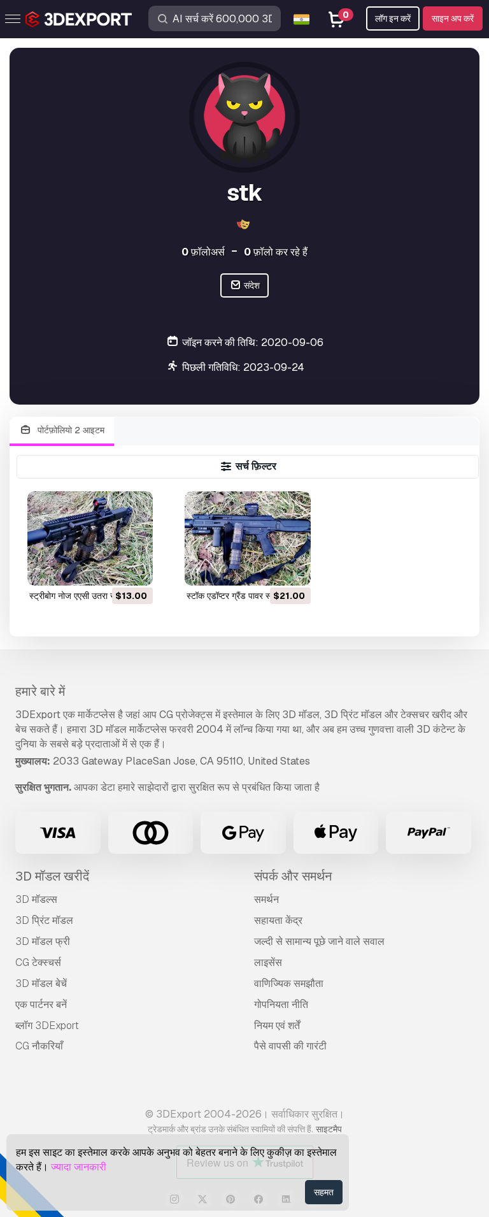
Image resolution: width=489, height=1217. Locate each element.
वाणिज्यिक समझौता (288, 983)
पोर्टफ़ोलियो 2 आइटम (69, 430)
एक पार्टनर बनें (41, 1004)
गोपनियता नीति (281, 1004)
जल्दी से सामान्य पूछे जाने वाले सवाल (319, 941)
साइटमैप (329, 1129)
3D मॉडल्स (36, 899)
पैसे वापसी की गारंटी (290, 1046)
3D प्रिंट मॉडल (44, 920)
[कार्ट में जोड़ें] (108, 568)
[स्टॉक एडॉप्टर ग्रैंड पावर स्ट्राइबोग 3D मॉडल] (247, 538)
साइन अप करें (453, 18)
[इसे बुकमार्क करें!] (134, 568)
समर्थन (266, 899)
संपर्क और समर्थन (293, 876)
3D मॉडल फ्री (42, 941)
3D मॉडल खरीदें (52, 876)
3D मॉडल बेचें (41, 983)
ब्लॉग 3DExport (47, 1025)
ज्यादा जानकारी (78, 1167)
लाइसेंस (268, 962)
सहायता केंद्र (278, 920)
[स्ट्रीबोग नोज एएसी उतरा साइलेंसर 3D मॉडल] (90, 538)
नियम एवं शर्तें (277, 1025)
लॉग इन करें (393, 18)
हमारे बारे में (40, 691)
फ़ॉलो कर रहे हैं (276, 252)
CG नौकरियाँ (39, 1046)
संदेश (251, 285)
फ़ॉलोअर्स (203, 252)
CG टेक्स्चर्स (38, 962)
